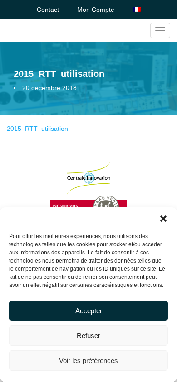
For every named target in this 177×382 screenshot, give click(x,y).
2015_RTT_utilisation (37, 128)
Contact (48, 9)
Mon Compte (95, 9)
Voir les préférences (88, 360)
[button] (163, 218)
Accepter (88, 311)
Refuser (88, 335)
